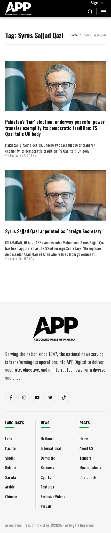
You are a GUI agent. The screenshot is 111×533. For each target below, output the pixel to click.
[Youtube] (37, 397)
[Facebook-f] (11, 397)
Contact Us (88, 477)
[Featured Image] (55, 99)
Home (74, 35)
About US (86, 448)
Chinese (11, 496)
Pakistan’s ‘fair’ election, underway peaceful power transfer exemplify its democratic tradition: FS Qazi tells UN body (55, 127)
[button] (90, 11)
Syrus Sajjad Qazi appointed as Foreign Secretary (53, 231)
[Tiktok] (63, 397)
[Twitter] (50, 397)
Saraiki (10, 477)
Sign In (97, 3)
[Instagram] (24, 397)
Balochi (10, 467)
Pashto (10, 448)
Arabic (10, 487)
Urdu (8, 438)
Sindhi (10, 458)
